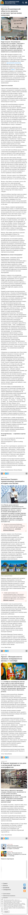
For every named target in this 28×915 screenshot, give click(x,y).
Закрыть (6, 911)
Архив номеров (6, 893)
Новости (5, 885)
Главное (5, 883)
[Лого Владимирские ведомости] (9, 3)
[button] (2, 27)
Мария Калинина (9, 470)
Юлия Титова (8, 647)
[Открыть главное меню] (26, 3)
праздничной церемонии (14, 63)
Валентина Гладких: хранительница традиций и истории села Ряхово (15, 847)
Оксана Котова (8, 753)
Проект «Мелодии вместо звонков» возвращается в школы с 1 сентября (16, 854)
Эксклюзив (6, 887)
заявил (13, 69)
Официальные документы (9, 895)
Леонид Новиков (18, 470)
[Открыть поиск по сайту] (23, 3)
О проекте (5, 897)
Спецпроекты (7, 889)
